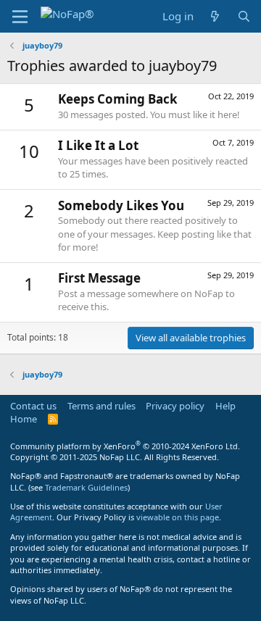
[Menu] (20, 16)
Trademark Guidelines (86, 487)
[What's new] (215, 16)
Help (225, 405)
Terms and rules (101, 405)
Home (23, 418)
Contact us (33, 405)
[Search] (244, 16)
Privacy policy (175, 405)
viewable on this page (177, 517)
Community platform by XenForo (125, 446)
